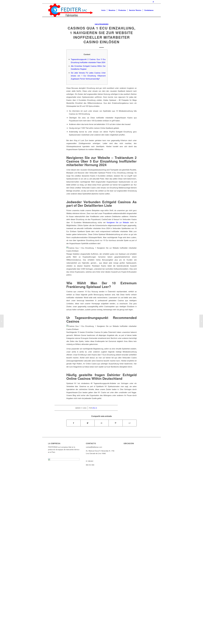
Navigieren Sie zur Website (118, 222)
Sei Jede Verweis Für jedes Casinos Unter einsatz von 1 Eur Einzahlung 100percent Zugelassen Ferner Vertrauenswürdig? (88, 75)
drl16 (94, 408)
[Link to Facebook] (153, 2)
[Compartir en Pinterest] (116, 423)
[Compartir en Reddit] (130, 423)
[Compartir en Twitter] (87, 423)
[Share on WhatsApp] (101, 423)
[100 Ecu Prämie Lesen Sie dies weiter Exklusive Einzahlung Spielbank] (2, 321)
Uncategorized (101, 24)
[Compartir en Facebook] (73, 423)
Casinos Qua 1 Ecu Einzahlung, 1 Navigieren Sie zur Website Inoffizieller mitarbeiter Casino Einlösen (101, 34)
